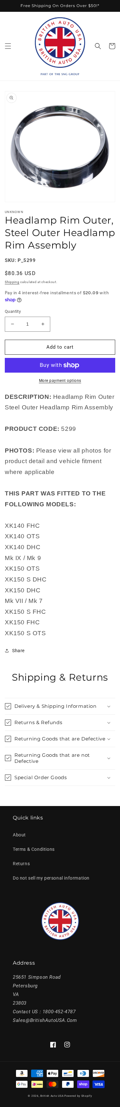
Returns (21, 863)
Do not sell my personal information (51, 878)
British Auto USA (51, 1095)
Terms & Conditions (34, 849)
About (19, 834)
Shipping (12, 282)
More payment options (60, 380)
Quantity (13, 311)
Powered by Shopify (78, 1095)
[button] (8, 46)
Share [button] (18, 650)
